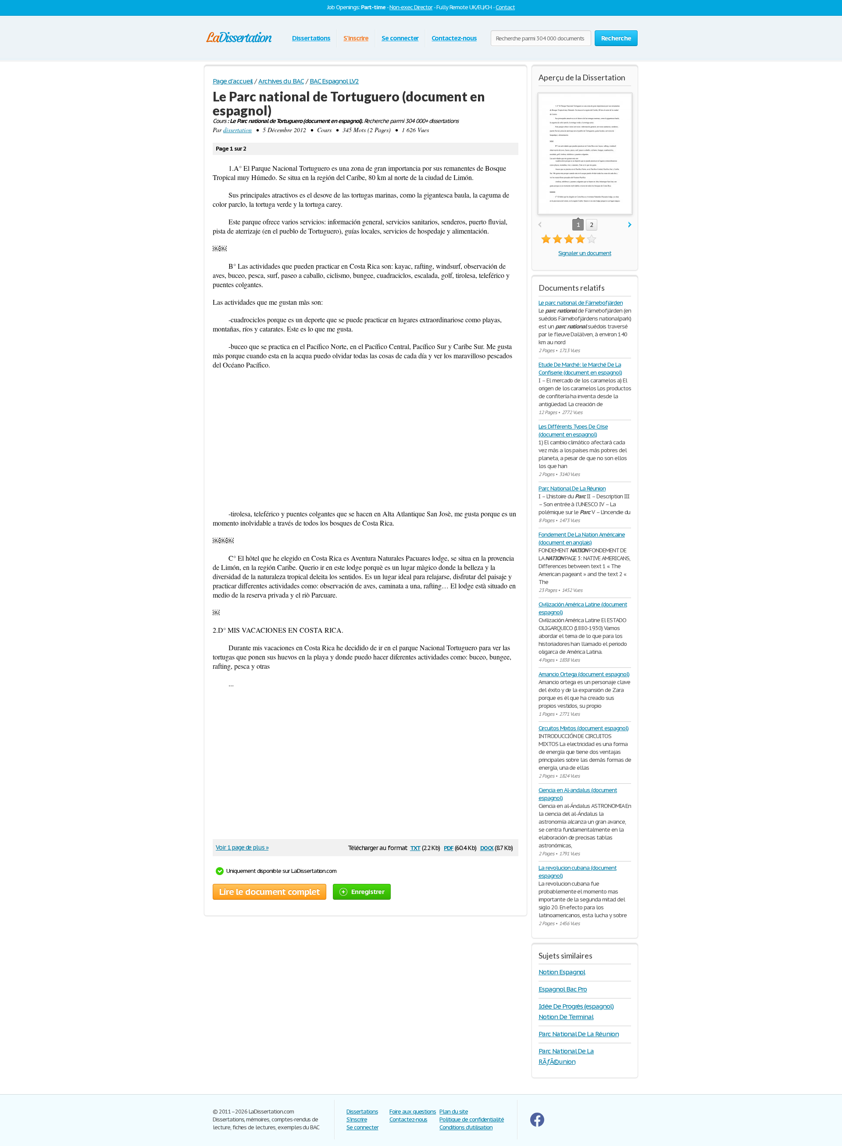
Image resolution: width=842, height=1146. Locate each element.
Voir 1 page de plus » (242, 847)
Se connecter (400, 38)
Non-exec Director (410, 7)
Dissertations (311, 38)
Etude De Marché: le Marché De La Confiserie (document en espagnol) (580, 368)
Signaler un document (584, 253)
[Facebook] (537, 1124)
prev (540, 225)
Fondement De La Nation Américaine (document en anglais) (582, 538)
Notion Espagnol (562, 972)
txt (415, 847)
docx (487, 847)
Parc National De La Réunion (572, 488)
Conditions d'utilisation (465, 1127)
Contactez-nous (454, 38)
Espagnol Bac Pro (563, 989)
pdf (448, 847)
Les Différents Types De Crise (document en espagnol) (573, 430)
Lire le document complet (269, 891)
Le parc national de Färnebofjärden (581, 302)
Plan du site (453, 1111)
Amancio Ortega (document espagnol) (584, 674)
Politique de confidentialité (471, 1119)
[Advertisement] (365, 439)
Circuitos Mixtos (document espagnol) (583, 728)
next (630, 225)
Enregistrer (367, 891)
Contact (505, 7)
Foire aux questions (412, 1111)
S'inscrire (355, 38)
